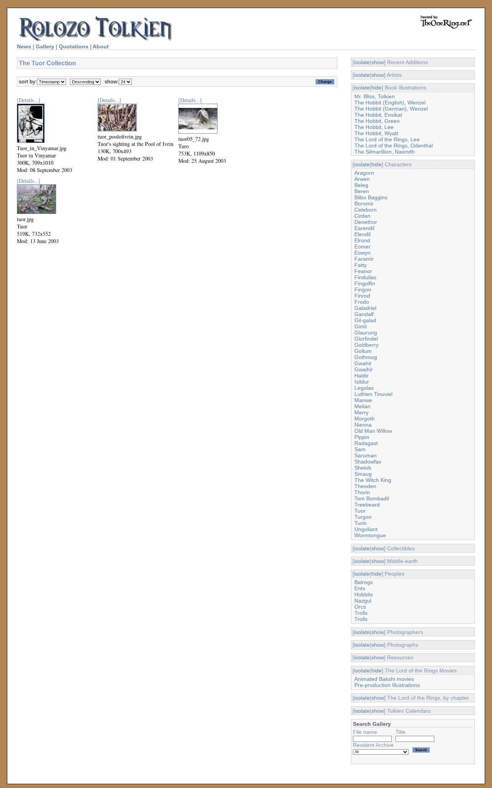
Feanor (363, 271)
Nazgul (362, 601)
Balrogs (363, 582)
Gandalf (364, 314)
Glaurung (365, 332)
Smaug (363, 474)
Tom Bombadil (371, 498)
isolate (362, 62)
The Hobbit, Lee (374, 127)
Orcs (360, 607)
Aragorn (364, 173)
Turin (360, 523)
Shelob (362, 468)
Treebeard (367, 505)
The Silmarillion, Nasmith (384, 152)
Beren (361, 191)
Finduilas (365, 277)
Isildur (361, 382)
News (24, 46)
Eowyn (362, 253)
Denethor (365, 222)
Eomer (362, 246)
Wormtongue (370, 535)
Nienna (363, 425)
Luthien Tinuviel (373, 394)
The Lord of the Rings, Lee (387, 139)
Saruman (365, 455)
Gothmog (365, 357)
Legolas (364, 388)
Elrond (362, 240)
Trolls (360, 613)
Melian (362, 406)
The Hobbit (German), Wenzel (391, 109)
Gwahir (363, 363)
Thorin (362, 492)
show (377, 62)
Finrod (362, 296)
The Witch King (372, 480)
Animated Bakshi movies (384, 679)
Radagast (366, 443)
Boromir (364, 203)
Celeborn (365, 210)
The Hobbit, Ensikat (378, 115)
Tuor (360, 511)
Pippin (361, 437)
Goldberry (366, 345)
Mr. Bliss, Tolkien (374, 96)
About (101, 46)
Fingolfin (364, 283)
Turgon (363, 517)
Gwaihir (363, 369)
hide (376, 87)
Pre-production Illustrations (387, 685)
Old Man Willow (373, 431)
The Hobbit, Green (377, 121)
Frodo (361, 302)
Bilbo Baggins (370, 197)
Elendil (362, 234)
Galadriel (365, 308)
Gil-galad (365, 320)
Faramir (364, 259)
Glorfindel (366, 339)
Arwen (362, 179)
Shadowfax (367, 462)
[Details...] (28, 100)
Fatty (360, 265)
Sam (360, 449)
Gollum (363, 351)
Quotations (73, 46)
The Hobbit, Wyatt (376, 133)
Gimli (360, 326)
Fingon (362, 289)
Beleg (361, 185)
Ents (359, 588)
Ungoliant (365, 529)
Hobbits (363, 594)
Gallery (45, 46)
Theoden (365, 486)
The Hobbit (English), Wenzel (390, 102)
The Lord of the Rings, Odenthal (393, 145)
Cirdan (362, 216)
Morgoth (364, 419)
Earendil (364, 228)
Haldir (361, 375)
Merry (361, 412)
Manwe (363, 400)
